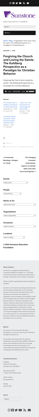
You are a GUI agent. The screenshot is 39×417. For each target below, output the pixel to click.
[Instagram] (10, 3)
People (6, 189)
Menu (8, 33)
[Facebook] (13, 3)
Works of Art (8, 200)
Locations (7, 233)
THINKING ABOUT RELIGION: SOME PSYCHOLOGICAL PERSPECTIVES (9, 120)
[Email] (28, 3)
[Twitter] (16, 3)
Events (6, 178)
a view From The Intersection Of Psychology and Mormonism (25, 106)
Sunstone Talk (10, 147)
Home (5, 41)
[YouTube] (20, 3)
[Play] (6, 91)
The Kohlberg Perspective (25, 147)
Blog (11, 41)
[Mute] (27, 91)
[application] (19, 91)
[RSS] (24, 3)
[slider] (32, 91)
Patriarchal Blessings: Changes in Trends (10, 160)
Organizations (9, 211)
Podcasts (8, 143)
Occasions (8, 222)
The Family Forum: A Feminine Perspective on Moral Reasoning (10, 105)
